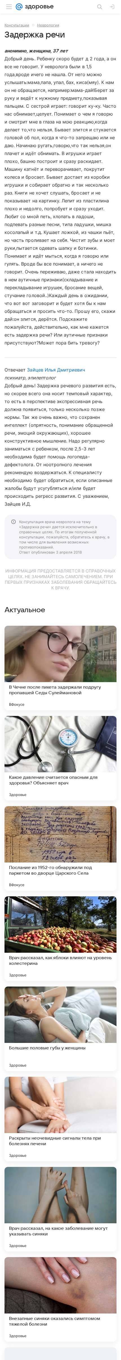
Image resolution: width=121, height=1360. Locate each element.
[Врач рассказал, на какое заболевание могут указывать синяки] (60, 1209)
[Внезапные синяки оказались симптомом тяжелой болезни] (60, 1299)
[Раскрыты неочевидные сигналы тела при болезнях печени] (60, 1119)
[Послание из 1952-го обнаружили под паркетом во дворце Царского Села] (60, 848)
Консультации (17, 25)
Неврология (48, 25)
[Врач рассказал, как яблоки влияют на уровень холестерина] (60, 938)
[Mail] (19, 7)
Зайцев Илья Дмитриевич (56, 370)
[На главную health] (38, 7)
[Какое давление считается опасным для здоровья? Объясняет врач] (60, 758)
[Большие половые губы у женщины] (60, 1029)
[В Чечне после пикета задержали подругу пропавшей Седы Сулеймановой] (60, 668)
